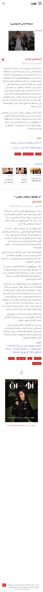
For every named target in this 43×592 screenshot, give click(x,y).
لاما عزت (38, 64)
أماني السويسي (28, 154)
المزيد (16, 589)
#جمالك (25, 175)
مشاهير (18, 154)
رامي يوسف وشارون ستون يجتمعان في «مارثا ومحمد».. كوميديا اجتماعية (8, 181)
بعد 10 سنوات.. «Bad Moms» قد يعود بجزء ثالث (35, 180)
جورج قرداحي (36, 363)
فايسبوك (37, 358)
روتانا (29, 358)
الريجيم (38, 154)
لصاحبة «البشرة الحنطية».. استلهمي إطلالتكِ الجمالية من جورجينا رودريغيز (23, 181)
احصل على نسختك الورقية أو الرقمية (21, 425)
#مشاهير (38, 175)
